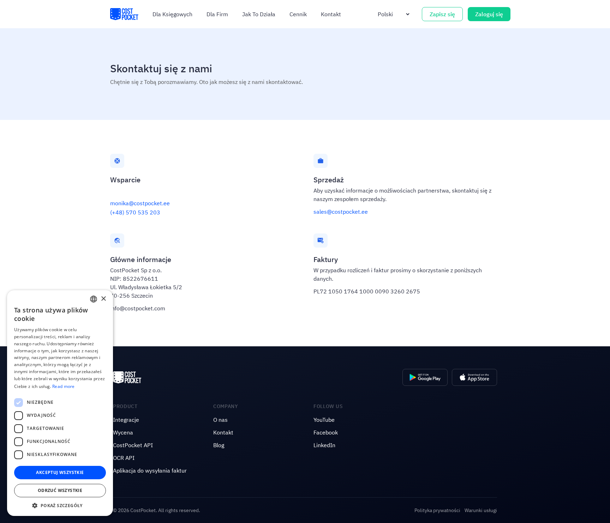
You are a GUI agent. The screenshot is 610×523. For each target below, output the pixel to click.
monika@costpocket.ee (140, 203)
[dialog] (60, 403)
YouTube (324, 419)
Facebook (325, 432)
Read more (63, 386)
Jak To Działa (258, 14)
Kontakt (331, 14)
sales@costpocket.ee (340, 211)
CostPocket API (133, 445)
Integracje (126, 419)
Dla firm (217, 14)
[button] (60, 505)
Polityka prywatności (437, 510)
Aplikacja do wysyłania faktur (150, 470)
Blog (218, 445)
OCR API (123, 457)
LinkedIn (324, 445)
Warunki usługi (481, 510)
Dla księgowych (172, 14)
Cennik (298, 14)
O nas (220, 419)
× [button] (103, 299)
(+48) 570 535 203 (135, 212)
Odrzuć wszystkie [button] (60, 490)
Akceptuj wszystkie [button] (60, 472)
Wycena (123, 432)
